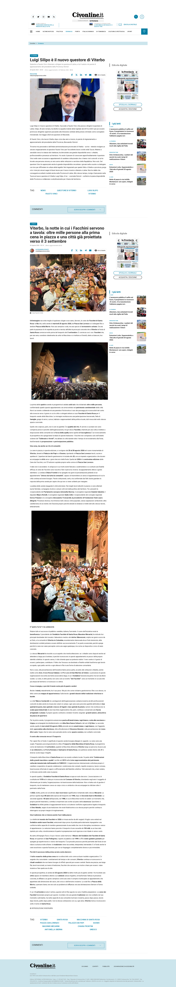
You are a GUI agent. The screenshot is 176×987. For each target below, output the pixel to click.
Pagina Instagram (43, 17)
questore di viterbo (66, 190)
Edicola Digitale (130, 24)
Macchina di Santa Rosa (88, 920)
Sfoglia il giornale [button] (128, 104)
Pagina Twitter (38, 17)
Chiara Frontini (85, 926)
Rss (54, 17)
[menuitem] (38, 31)
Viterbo (44, 920)
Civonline (32, 43)
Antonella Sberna (53, 929)
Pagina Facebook (33, 17)
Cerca (136, 17)
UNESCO (93, 929)
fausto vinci (51, 194)
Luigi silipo (93, 190)
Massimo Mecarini (50, 926)
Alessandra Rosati (42, 249)
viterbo (92, 194)
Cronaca (41, 43)
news (43, 190)
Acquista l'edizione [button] (128, 109)
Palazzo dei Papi (76, 923)
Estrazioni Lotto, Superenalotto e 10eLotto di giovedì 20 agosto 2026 (121, 169)
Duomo (96, 923)
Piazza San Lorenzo (49, 923)
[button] (142, 17)
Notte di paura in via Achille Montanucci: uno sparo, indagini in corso (121, 181)
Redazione (33, 74)
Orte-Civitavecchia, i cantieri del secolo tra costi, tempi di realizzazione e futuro (121, 157)
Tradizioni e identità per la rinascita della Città (45, 25)
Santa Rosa (62, 920)
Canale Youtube (49, 17)
